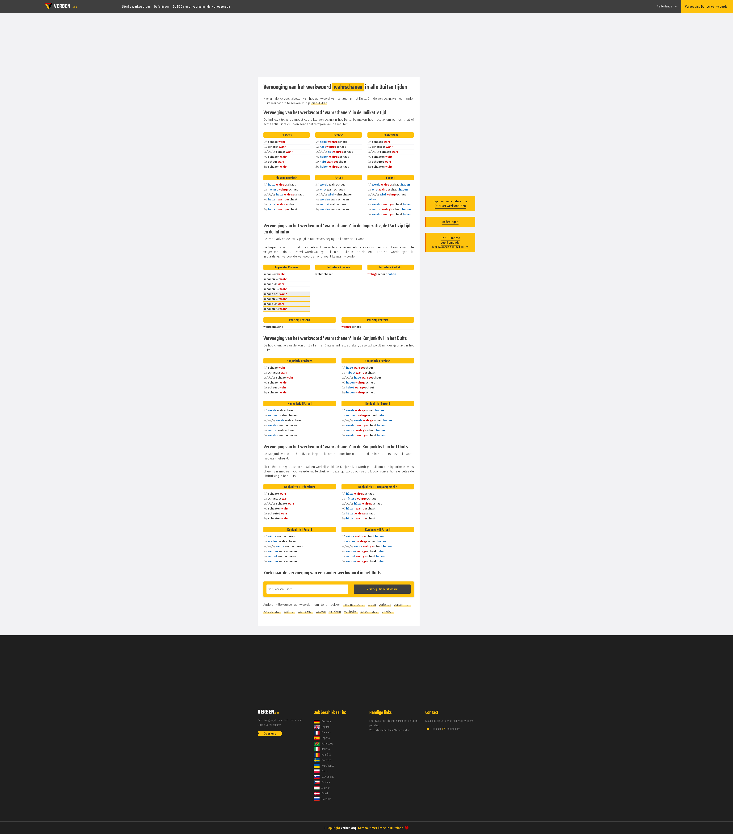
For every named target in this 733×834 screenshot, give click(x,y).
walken (321, 611)
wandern (335, 611)
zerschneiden (369, 611)
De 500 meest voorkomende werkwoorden (201, 6)
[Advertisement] (366, 45)
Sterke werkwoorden (136, 6)
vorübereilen (272, 611)
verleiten (385, 604)
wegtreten (351, 611)
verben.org (348, 828)
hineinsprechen (354, 604)
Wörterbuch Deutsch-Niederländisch (390, 730)
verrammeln (402, 604)
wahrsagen (305, 611)
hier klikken (319, 103)
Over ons (270, 733)
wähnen (289, 611)
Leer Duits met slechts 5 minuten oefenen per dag (393, 723)
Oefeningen (162, 6)
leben (372, 604)
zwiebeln (388, 611)
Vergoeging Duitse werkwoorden (707, 6)
